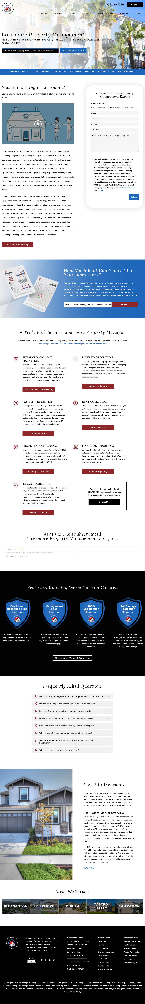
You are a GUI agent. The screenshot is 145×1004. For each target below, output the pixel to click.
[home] (8, 8)
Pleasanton (47, 944)
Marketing (26, 71)
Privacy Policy (128, 188)
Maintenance (76, 71)
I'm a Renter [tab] (115, 108)
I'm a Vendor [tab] (131, 108)
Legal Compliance (72, 76)
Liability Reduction (126, 71)
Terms (100, 191)
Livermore (30, 947)
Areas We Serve (105, 969)
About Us (124, 13)
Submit (134, 197)
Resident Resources (132, 941)
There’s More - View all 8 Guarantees (72, 658)
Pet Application (130, 956)
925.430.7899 (115, 4)
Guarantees (103, 948)
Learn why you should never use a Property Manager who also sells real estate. (72, 344)
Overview (14, 71)
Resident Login (130, 963)
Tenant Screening (42, 71)
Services (44, 13)
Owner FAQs (103, 962)
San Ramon (47, 947)
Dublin (38, 947)
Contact (138, 13)
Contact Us (104, 502)
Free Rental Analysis (73, 51)
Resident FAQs (130, 948)
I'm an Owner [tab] (99, 108)
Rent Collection (60, 71)
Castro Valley (31, 950)
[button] (72, 696)
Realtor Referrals (105, 13)
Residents (73, 13)
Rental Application (132, 952)
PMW (113, 983)
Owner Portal (104, 966)
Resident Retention (106, 71)
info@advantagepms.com (78, 962)
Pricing (101, 945)
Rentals (87, 13)
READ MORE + (90, 868)
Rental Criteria (130, 945)
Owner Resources (106, 952)
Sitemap (122, 983)
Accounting (90, 71)
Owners (58, 13)
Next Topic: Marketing (17, 244)
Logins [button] (134, 5)
